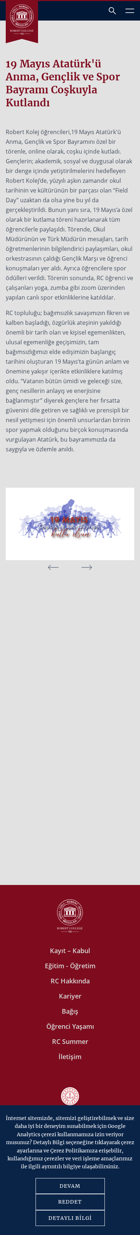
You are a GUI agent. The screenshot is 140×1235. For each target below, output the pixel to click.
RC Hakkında (70, 981)
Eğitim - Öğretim (70, 965)
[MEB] (70, 1097)
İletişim (70, 1056)
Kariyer (70, 996)
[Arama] (112, 11)
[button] (87, 567)
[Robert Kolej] (22, 19)
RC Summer (70, 1041)
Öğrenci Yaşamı (70, 1026)
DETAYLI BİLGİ (70, 1218)
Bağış (70, 1011)
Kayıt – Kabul (70, 950)
